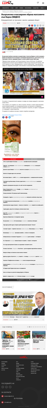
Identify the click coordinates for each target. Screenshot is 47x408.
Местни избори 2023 (35, 370)
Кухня (17, 366)
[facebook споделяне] (29, 25)
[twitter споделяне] (35, 25)
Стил (17, 371)
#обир (20, 115)
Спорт (2, 366)
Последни (13, 159)
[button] (27, 327)
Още (42, 8)
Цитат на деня (19, 374)
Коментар (18, 370)
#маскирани (12, 115)
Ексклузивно (5, 319)
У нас (12, 8)
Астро (17, 378)
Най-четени (34, 159)
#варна (16, 115)
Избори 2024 (33, 371)
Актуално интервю (20, 376)
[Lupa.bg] (3, 52)
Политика (3, 365)
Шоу (17, 361)
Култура (3, 370)
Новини (21, 11)
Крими (21, 8)
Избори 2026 (33, 373)
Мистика (18, 373)
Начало (4, 11)
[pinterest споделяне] (32, 25)
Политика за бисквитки (36, 366)
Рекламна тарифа (35, 363)
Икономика (28, 8)
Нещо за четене (4, 368)
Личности (18, 379)
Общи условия (34, 365)
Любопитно (5, 8)
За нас (32, 361)
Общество (35, 8)
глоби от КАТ (34, 368)
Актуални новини (20, 368)
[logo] (7, 3)
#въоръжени (5, 115)
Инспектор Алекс (20, 365)
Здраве (17, 363)
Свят (16, 8)
